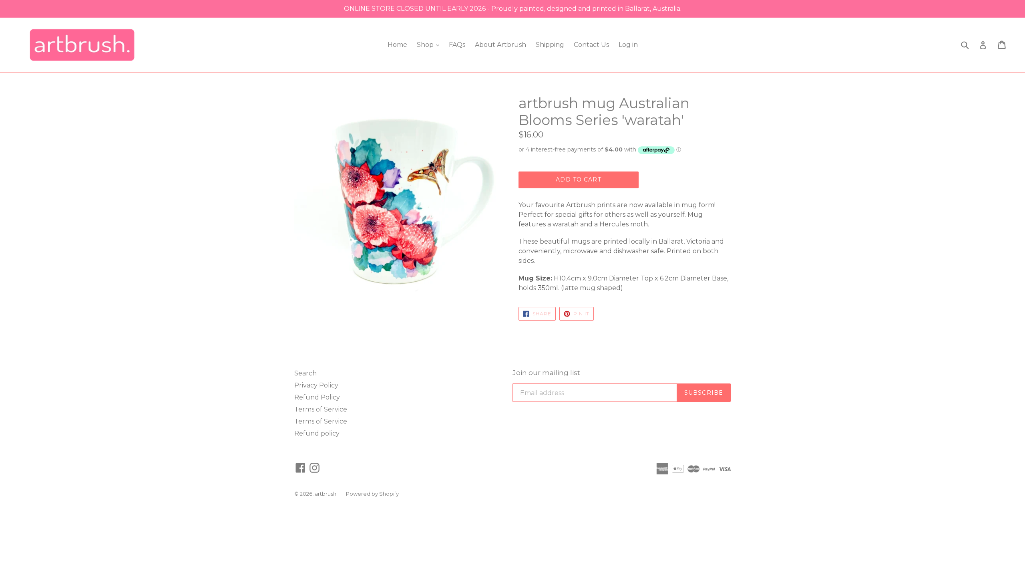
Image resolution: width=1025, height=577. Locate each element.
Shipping (550, 44)
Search (305, 373)
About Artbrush (500, 44)
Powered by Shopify (372, 493)
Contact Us (591, 44)
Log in (628, 44)
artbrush (325, 493)
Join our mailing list (546, 373)
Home (397, 44)
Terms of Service (320, 409)
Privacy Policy (316, 385)
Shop (426, 44)
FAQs (457, 44)
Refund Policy (317, 397)
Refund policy (317, 433)
